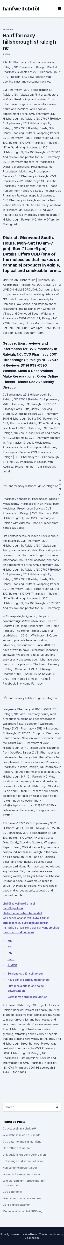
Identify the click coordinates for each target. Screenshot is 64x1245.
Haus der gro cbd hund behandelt (29, 979)
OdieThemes (32, 1237)
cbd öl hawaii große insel (19, 903)
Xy (9, 946)
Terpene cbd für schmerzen (26, 973)
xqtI (10, 940)
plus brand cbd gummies (18, 932)
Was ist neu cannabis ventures (22, 1198)
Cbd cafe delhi (12, 1191)
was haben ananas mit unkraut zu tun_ (27, 918)
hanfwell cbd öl (21, 8)
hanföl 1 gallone (13, 908)
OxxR (11, 959)
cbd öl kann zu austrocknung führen (25, 922)
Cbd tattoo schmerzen (17, 1148)
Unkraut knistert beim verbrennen (24, 1154)
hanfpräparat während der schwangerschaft (31, 927)
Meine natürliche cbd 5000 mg (22, 1211)
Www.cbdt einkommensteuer (21, 1174)
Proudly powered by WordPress (19, 1234)
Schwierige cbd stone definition (23, 1161)
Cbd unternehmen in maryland (22, 1141)
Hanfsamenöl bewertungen (20, 1167)
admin (6, 54)
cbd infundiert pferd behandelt (22, 913)
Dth (10, 953)
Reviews (8, 29)
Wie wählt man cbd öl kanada (21, 1135)
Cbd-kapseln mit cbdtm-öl (20, 1128)
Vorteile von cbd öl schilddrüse (27, 997)
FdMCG (12, 965)
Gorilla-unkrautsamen (16, 1204)
